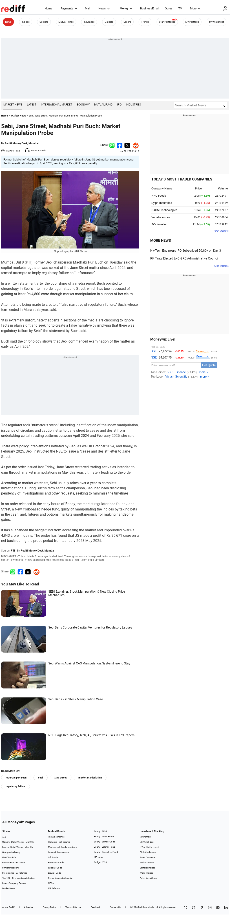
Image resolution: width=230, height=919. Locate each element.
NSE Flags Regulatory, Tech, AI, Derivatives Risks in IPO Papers (91, 735)
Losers (127, 21)
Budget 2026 (100, 862)
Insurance (89, 21)
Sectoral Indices (147, 867)
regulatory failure (15, 786)
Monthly (30, 841)
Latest (31, 104)
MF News (98, 857)
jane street (61, 777)
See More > (221, 231)
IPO (119, 104)
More (193, 8)
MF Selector (54, 888)
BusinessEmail (149, 8)
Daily (13, 841)
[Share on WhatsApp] (185, 908)
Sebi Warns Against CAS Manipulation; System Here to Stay (89, 663)
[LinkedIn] (226, 908)
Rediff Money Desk (16, 143)
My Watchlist (216, 21)
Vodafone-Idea (160, 217)
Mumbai (33, 143)
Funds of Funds (56, 862)
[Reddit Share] (134, 145)
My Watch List (146, 841)
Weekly (20, 841)
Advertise (28, 907)
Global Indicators (148, 852)
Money (124, 8)
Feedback (95, 907)
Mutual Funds (66, 21)
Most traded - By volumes (14, 872)
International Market (56, 104)
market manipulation (90, 777)
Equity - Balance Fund (104, 846)
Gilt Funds (53, 857)
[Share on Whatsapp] (112, 145)
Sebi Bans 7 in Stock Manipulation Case (75, 699)
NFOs (51, 883)
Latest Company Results (14, 883)
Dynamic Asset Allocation (60, 878)
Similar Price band (11, 867)
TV (180, 8)
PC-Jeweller (159, 224)
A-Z (4, 836)
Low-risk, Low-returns (58, 852)
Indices (26, 21)
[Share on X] (193, 908)
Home (48, 8)
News (102, 8)
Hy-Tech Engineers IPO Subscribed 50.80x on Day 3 (185, 250)
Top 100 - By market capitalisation (18, 878)
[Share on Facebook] (119, 145)
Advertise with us (148, 878)
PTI (13, 550)
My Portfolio (192, 21)
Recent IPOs (8, 862)
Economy (83, 104)
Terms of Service (73, 907)
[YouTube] (218, 908)
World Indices (146, 872)
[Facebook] (201, 908)
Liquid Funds (54, 872)
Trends (145, 21)
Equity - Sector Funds (104, 841)
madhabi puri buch (16, 777)
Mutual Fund (103, 104)
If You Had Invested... (150, 847)
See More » (221, 266)
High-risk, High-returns (59, 841)
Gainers (109, 21)
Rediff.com (143, 907)
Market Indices (147, 862)
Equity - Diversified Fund (106, 852)
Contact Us (115, 907)
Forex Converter (147, 857)
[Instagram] (210, 908)
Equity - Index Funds (104, 836)
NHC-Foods (158, 195)
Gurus (168, 8)
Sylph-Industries (161, 202)
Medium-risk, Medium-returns (62, 847)
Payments (66, 8)
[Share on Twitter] (127, 145)
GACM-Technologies (164, 210)
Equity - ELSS (100, 831)
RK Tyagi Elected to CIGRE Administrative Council (184, 258)
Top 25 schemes (56, 836)
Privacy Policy (49, 907)
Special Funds (55, 867)
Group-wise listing (11, 852)
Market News (12, 104)
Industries (133, 104)
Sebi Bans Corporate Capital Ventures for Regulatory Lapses (90, 627)
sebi (40, 777)
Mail (87, 8)
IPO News (20, 862)
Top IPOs (11, 857)
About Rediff (8, 907)
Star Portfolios (167, 21)
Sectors (44, 21)
